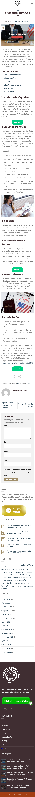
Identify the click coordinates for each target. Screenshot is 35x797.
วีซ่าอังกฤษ (14, 583)
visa (20, 565)
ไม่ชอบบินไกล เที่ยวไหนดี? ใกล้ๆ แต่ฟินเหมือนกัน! (19, 546)
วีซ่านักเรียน (17, 575)
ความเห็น (7, 425)
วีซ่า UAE (18, 569)
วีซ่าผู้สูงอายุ (29, 575)
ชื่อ (5, 442)
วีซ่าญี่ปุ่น (19, 572)
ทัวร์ (2, 744)
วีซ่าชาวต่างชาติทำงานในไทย (10, 572)
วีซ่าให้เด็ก (31, 586)
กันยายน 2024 (6, 603)
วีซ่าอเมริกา (29, 383)
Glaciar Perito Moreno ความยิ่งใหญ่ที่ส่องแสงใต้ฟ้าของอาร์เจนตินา (19, 539)
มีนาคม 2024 (5, 625)
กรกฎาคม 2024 (6, 610)
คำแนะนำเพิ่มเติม (9, 92)
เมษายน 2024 (6, 622)
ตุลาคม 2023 (5, 641)
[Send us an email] (6, 709)
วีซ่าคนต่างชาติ (25, 569)
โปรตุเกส (7, 588)
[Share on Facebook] (15, 376)
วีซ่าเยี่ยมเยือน (12, 586)
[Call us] (10, 709)
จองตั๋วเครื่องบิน (6, 737)
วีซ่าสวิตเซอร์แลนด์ (25, 577)
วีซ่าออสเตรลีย (13, 580)
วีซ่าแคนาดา (19, 586)
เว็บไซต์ (6, 460)
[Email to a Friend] (19, 376)
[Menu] (32, 3)
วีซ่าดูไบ (23, 572)
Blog (17, 10)
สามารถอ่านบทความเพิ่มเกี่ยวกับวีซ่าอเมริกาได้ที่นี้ (17, 363)
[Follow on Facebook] (3, 709)
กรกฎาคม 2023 (6, 652)
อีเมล (6, 451)
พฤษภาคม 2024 (6, 618)
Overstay (3, 566)
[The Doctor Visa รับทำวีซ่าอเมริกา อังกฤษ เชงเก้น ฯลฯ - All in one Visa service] (17, 3)
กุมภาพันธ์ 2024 (6, 629)
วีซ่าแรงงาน (26, 586)
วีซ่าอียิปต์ (21, 583)
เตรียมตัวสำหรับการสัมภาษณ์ (13, 85)
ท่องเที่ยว (27, 565)
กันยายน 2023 (6, 644)
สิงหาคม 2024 (6, 607)
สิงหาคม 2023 (6, 648)
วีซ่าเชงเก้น (5, 586)
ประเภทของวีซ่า (6, 729)
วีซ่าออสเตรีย (20, 580)
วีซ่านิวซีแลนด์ (23, 575)
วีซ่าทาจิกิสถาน (11, 575)
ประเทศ (3, 733)
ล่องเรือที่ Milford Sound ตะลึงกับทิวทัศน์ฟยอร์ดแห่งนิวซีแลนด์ (20, 526)
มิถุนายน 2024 (6, 614)
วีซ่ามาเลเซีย (13, 577)
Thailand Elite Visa (11, 566)
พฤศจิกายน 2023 (7, 637)
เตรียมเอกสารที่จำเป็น (11, 78)
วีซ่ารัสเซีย (18, 577)
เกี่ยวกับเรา (5, 725)
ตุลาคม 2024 (5, 599)
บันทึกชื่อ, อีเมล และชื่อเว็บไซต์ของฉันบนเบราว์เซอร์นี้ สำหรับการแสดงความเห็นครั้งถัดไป (17, 473)
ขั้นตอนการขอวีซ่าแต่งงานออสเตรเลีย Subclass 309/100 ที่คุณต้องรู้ (19, 552)
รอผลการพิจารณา (9, 88)
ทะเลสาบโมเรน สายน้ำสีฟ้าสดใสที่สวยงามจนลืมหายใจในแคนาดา (20, 533)
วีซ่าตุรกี (5, 575)
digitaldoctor (25, 21)
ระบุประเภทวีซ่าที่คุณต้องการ (12, 74)
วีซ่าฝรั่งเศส (5, 577)
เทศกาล (3, 588)
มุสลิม (2, 569)
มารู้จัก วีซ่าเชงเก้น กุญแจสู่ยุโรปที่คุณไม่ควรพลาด (8, 405)
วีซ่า (6, 569)
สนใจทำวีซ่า (17, 122)
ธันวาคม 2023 (6, 633)
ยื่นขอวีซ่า (7, 81)
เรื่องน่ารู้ (4, 741)
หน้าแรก (4, 722)
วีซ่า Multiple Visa (11, 569)
